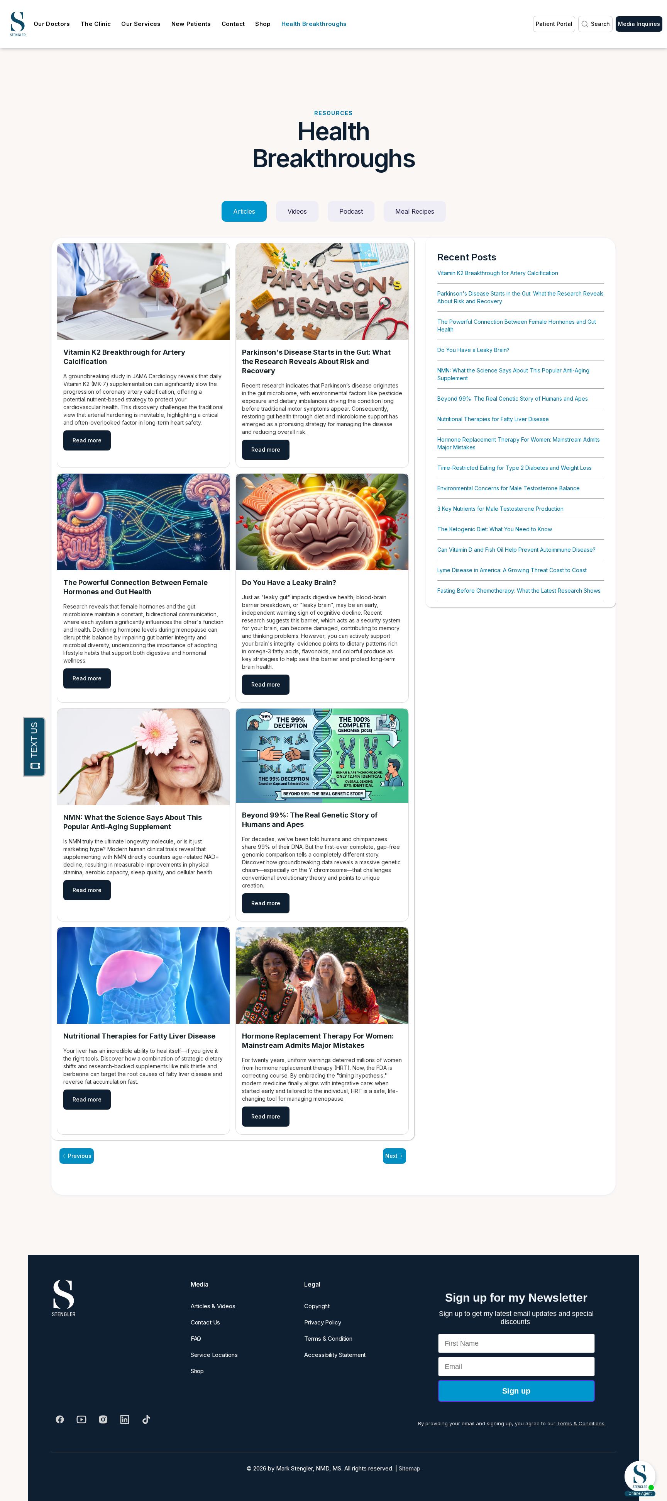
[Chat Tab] (333, 750)
